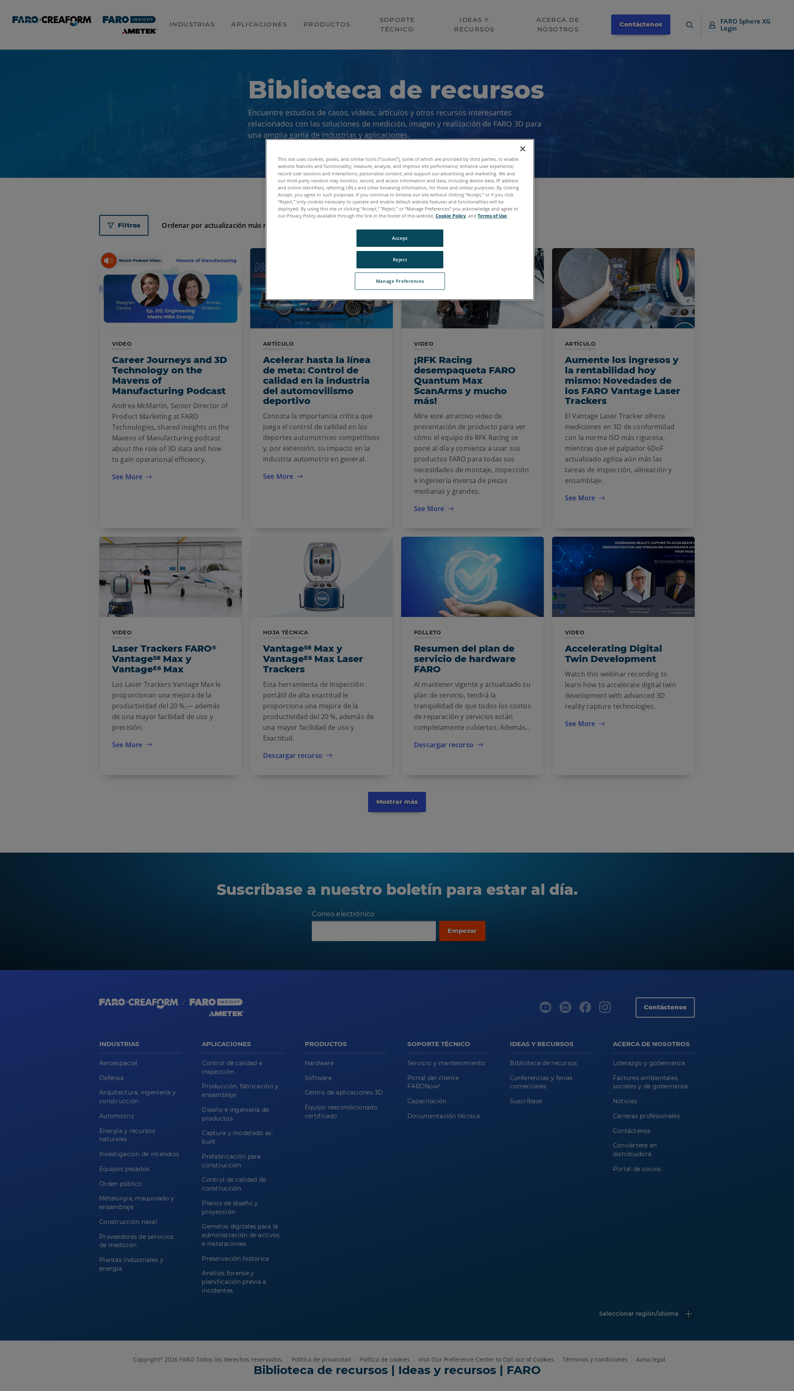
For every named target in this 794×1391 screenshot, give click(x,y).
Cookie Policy (450, 216)
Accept (399, 238)
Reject (400, 259)
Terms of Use (492, 216)
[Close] (523, 149)
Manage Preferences (400, 281)
